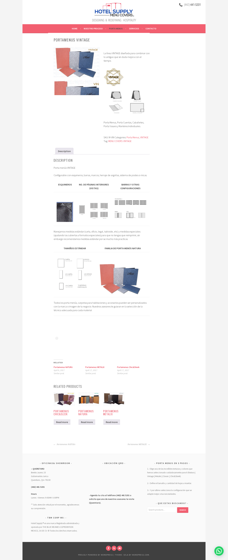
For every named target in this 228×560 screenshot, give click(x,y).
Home (74, 28)
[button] (219, 551)
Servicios (134, 28)
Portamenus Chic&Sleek (128, 367)
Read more (62, 422)
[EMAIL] (119, 548)
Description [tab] (64, 151)
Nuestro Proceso (93, 28)
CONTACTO (150, 28)
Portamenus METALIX (94, 367)
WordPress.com (140, 555)
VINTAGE (144, 137)
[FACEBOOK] (108, 548)
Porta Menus (116, 28)
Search (182, 510)
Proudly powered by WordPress (95, 555)
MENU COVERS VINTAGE (120, 141)
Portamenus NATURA (63, 367)
